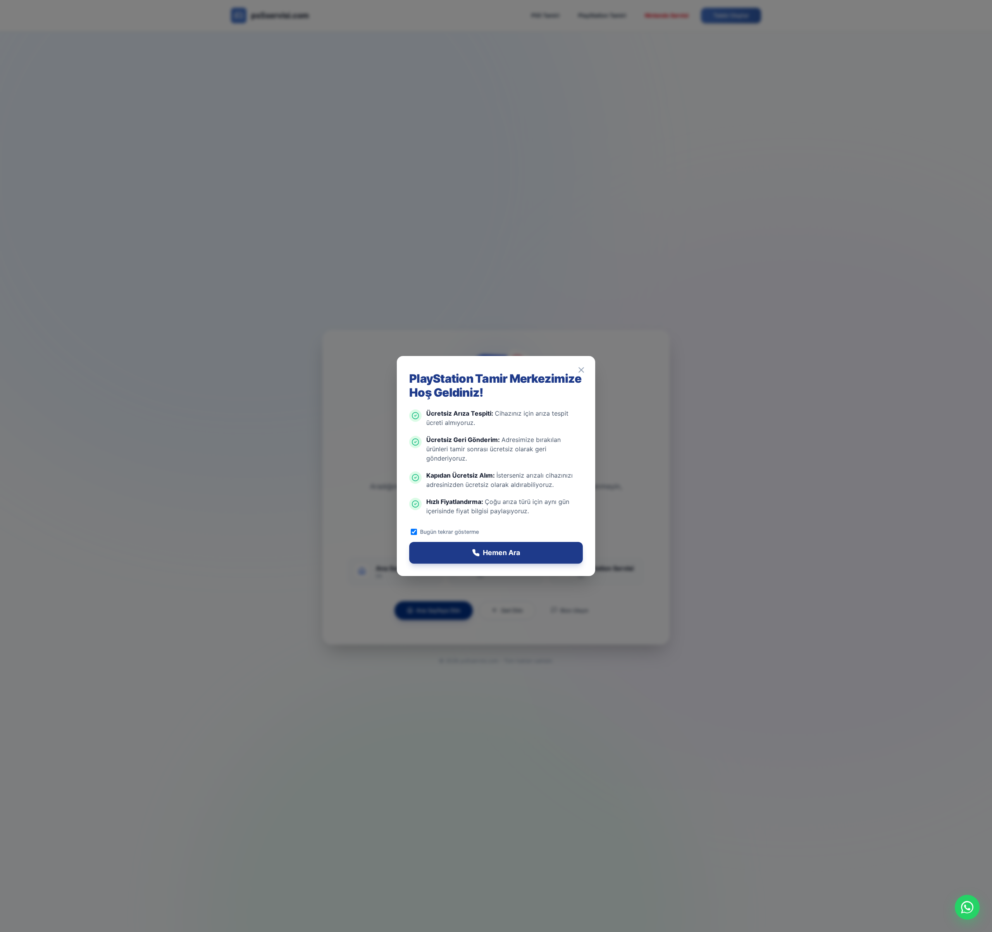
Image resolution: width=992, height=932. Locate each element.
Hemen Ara (501, 553)
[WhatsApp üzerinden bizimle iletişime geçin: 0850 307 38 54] (967, 907)
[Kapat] (581, 370)
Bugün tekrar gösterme (449, 531)
